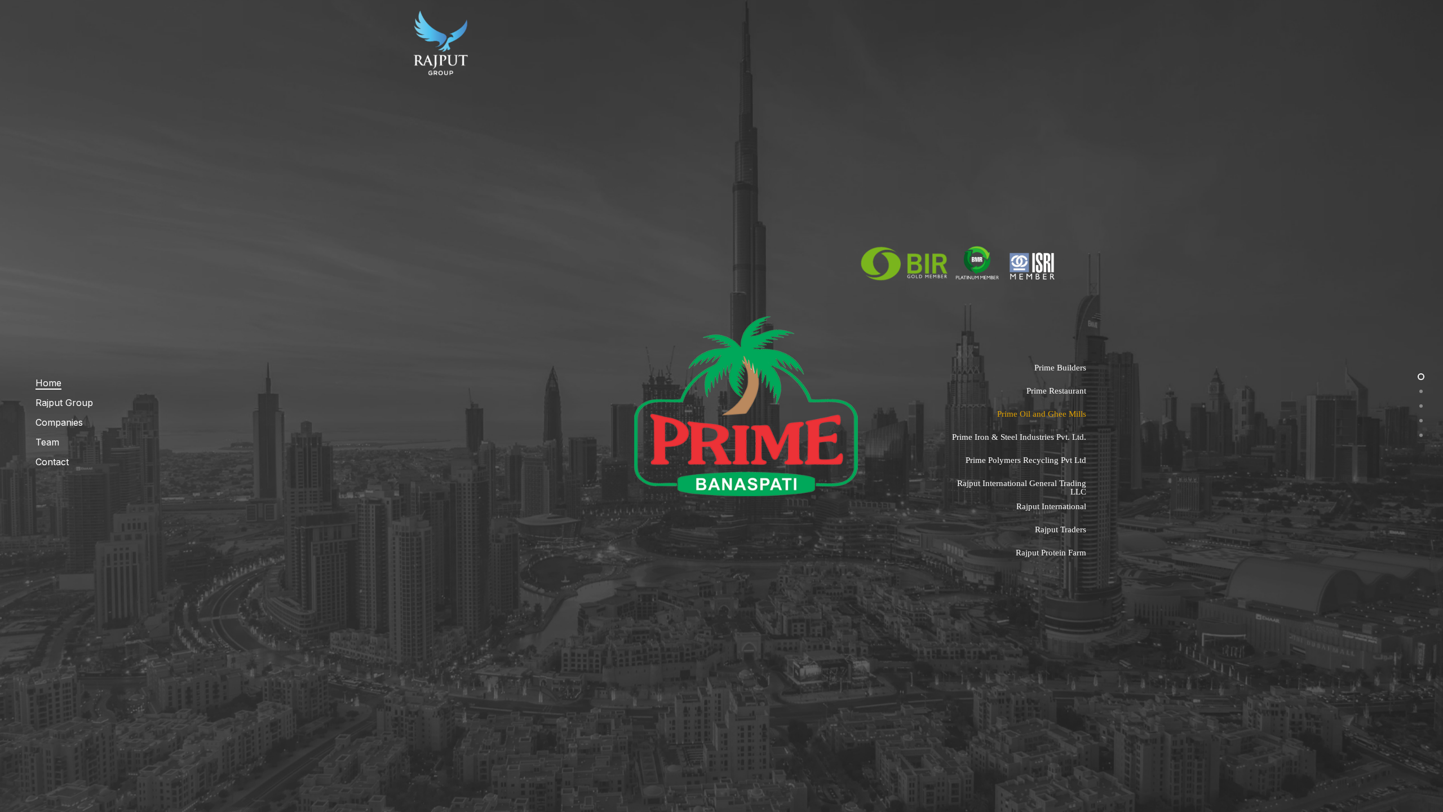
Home (48, 383)
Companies (59, 422)
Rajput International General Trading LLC (1021, 487)
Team (47, 442)
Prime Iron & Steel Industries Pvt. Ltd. (1019, 437)
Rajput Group (64, 402)
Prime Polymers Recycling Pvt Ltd (1026, 460)
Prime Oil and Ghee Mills (1041, 413)
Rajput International (1051, 506)
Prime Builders (1060, 367)
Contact (52, 461)
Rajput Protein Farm (1051, 552)
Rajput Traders (1060, 529)
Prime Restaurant (1056, 390)
